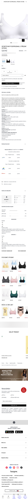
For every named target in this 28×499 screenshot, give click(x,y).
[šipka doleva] (1, 24)
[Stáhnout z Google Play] (9, 432)
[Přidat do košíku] (23, 40)
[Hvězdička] (11, 219)
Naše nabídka (4, 447)
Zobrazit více (4, 357)
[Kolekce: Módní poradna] (13, 345)
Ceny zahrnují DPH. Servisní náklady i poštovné (12, 482)
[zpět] (2, 2)
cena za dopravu (4, 55)
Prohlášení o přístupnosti (7, 480)
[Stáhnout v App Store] (19, 432)
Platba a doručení (5, 437)
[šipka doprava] (27, 24)
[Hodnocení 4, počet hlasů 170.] (21, 50)
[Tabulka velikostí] (25, 75)
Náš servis (3, 442)
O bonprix (3, 452)
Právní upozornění (6, 484)
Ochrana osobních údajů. (7, 412)
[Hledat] (26, 2)
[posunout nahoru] (14, 422)
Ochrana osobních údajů (7, 475)
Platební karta (11, 154)
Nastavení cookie (13, 477)
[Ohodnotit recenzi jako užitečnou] (2, 223)
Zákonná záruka (5, 486)
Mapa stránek (5, 477)
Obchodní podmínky (19, 475)
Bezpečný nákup (4, 458)
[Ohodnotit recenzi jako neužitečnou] (2, 225)
